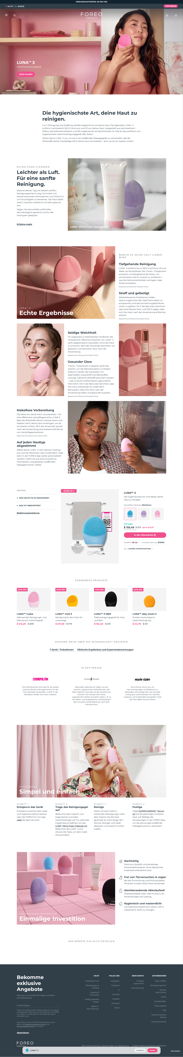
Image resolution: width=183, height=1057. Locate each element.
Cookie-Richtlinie (158, 1022)
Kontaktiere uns (92, 981)
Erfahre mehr (24, 224)
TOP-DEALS (170, 6)
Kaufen (152, 1050)
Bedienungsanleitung (28, 513)
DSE (164, 1010)
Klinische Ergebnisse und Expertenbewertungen (105, 649)
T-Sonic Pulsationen (62, 649)
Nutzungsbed (160, 1006)
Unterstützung (137, 988)
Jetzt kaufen (25, 74)
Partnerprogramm (158, 985)
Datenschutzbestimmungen (35, 1024)
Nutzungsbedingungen (25, 1026)
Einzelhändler (160, 1001)
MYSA (163, 997)
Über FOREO (160, 981)
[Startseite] (91, 16)
